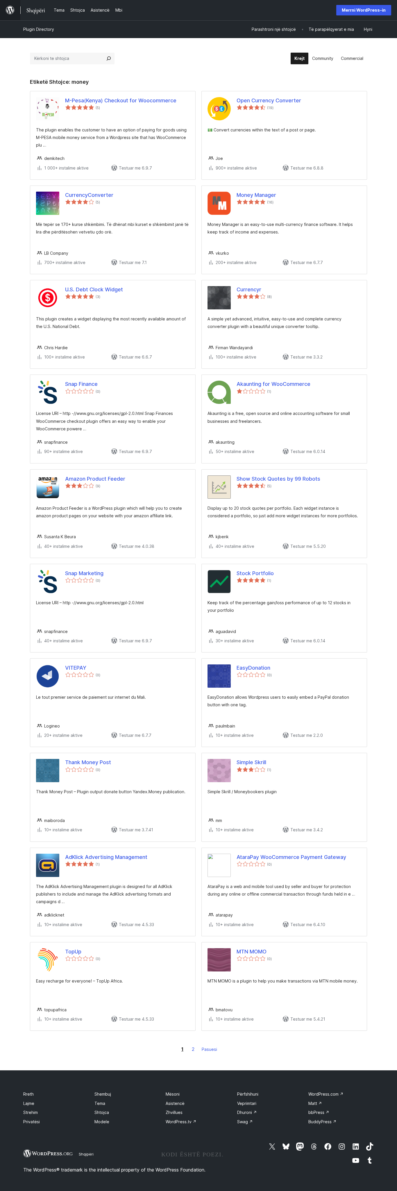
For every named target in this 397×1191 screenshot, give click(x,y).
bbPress (318, 1112)
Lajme (28, 1103)
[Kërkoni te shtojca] (109, 58)
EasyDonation (253, 668)
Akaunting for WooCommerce (273, 384)
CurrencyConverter (89, 195)
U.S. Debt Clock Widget (94, 289)
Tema (99, 1103)
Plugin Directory (38, 29)
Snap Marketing (84, 573)
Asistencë (175, 1103)
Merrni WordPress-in (364, 10)
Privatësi (31, 1121)
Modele (101, 1121)
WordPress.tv (181, 1121)
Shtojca (101, 1112)
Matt (315, 1103)
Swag (245, 1121)
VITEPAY (75, 668)
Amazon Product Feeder (95, 479)
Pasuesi (209, 1049)
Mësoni (173, 1094)
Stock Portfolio (255, 573)
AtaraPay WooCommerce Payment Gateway (291, 857)
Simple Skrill (251, 762)
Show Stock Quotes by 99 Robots (278, 479)
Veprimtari (246, 1103)
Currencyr (249, 289)
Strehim (30, 1112)
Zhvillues (174, 1112)
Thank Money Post (88, 762)
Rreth (28, 1094)
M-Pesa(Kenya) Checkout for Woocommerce (120, 100)
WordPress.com (326, 1094)
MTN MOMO (252, 951)
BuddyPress (322, 1121)
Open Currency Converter (269, 100)
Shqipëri (86, 1154)
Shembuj (102, 1094)
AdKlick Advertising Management (106, 857)
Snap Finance (81, 384)
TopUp (73, 951)
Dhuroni (247, 1112)
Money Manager (256, 195)
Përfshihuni (247, 1094)
